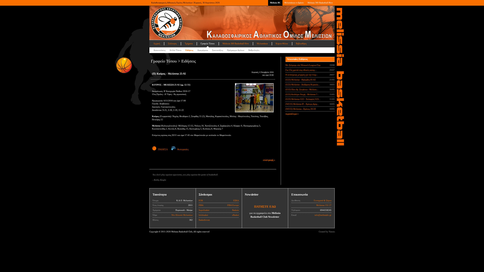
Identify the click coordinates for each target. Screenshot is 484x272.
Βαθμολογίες (253, 50)
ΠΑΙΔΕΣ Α (163, 149)
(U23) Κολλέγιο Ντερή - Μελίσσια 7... (302, 94)
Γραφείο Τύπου (208, 43)
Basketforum (204, 220)
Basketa (235, 210)
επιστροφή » (269, 160)
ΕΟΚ (201, 200)
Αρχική (156, 43)
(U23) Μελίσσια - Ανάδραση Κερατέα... (302, 84)
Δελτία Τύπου (175, 50)
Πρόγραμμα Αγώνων (235, 50)
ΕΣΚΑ (236, 200)
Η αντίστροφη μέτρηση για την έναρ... (301, 75)
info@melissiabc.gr (323, 215)
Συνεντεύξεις (217, 50)
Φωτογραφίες (182, 149)
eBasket (235, 215)
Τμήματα (189, 43)
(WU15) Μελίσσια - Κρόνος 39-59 (300, 109)
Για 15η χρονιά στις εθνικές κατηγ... (300, 70)
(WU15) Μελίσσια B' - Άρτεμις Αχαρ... (302, 104)
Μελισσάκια (262, 43)
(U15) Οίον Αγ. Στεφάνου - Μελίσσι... (301, 89)
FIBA (201, 205)
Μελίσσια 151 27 (323, 205)
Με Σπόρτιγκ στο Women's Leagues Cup (302, 65)
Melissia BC (275, 3)
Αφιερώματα (202, 50)
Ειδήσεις (189, 50)
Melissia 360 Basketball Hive (320, 3)
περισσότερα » (292, 114)
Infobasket (203, 215)
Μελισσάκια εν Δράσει (294, 3)
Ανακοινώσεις (159, 50)
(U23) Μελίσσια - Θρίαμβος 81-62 (300, 80)
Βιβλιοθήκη (301, 43)
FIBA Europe (233, 205)
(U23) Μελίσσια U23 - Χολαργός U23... (302, 99)
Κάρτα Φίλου (282, 43)
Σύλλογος (172, 43)
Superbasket (204, 210)
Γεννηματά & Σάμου (322, 200)
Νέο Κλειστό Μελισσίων (182, 215)
